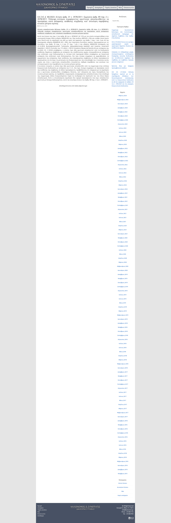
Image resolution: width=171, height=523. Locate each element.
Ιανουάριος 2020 (123, 270)
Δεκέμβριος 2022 (123, 148)
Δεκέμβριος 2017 (123, 372)
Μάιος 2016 (122, 449)
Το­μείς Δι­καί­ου (42, 510)
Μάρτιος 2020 (123, 262)
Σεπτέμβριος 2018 (122, 335)
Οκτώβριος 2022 (123, 156)
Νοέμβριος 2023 (122, 112)
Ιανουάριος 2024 (123, 104)
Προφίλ (90, 7)
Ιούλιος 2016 (122, 441)
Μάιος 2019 (122, 303)
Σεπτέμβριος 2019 (122, 286)
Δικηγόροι (99, 7)
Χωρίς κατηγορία (123, 495)
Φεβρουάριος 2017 (122, 412)
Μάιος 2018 (122, 351)
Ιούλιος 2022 (122, 169)
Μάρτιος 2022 (123, 185)
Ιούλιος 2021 (122, 213)
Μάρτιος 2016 (123, 457)
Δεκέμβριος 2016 (123, 421)
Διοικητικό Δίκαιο (122, 487)
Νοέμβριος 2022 (122, 152)
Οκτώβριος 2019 (123, 282)
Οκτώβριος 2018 (123, 331)
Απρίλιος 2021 (122, 226)
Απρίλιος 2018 (122, 356)
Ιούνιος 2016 (122, 445)
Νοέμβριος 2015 (122, 473)
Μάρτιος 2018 (123, 360)
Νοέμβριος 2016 (122, 425)
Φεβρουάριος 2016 (122, 461)
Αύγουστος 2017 (122, 388)
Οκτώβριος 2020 (123, 242)
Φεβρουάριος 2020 (122, 266)
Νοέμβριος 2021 (122, 197)
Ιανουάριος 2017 (123, 417)
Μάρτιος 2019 (123, 311)
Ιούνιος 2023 (122, 132)
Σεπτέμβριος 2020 (122, 246)
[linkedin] (129, 518)
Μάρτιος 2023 (123, 144)
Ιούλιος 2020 (122, 250)
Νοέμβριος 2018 (122, 327)
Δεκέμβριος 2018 (123, 323)
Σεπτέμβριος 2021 (122, 205)
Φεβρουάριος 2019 (122, 315)
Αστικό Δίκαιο (122, 483)
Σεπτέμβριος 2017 (122, 384)
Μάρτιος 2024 (123, 95)
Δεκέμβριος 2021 (123, 193)
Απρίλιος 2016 (122, 453)
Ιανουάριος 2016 (123, 465)
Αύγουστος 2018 (122, 339)
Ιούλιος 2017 (122, 392)
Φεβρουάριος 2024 (122, 100)
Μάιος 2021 (122, 221)
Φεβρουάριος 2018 (122, 364)
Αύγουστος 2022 (122, 165)
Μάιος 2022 (122, 177)
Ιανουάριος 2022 (123, 189)
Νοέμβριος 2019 (122, 278)
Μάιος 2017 (122, 400)
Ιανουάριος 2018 (123, 368)
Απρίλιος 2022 (122, 181)
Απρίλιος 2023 (122, 140)
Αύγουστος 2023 (122, 124)
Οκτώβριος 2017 (123, 380)
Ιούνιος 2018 (122, 347)
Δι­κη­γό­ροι (41, 508)
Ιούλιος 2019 (122, 295)
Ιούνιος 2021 (122, 217)
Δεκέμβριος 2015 (123, 469)
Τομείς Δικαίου (111, 7)
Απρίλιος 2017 (122, 404)
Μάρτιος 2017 (123, 408)
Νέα (120, 7)
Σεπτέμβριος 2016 (122, 433)
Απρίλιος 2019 (122, 307)
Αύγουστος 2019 (122, 291)
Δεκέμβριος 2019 (123, 274)
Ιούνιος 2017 (122, 396)
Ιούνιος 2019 (122, 299)
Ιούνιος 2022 (122, 173)
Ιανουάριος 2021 (123, 234)
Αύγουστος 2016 (122, 437)
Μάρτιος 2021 (123, 230)
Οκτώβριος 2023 (123, 116)
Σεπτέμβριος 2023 (122, 120)
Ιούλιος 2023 (122, 128)
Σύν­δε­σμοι (41, 516)
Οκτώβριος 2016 (123, 429)
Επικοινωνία (129, 7)
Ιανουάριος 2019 (123, 319)
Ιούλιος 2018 (122, 343)
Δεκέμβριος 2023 (123, 108)
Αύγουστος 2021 (122, 209)
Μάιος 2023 (122, 136)
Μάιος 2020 (122, 254)
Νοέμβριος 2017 (122, 376)
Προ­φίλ (40, 506)
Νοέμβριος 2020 (122, 238)
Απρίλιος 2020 (122, 258)
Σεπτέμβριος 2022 (122, 160)
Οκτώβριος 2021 (123, 201)
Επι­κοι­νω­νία (41, 514)
